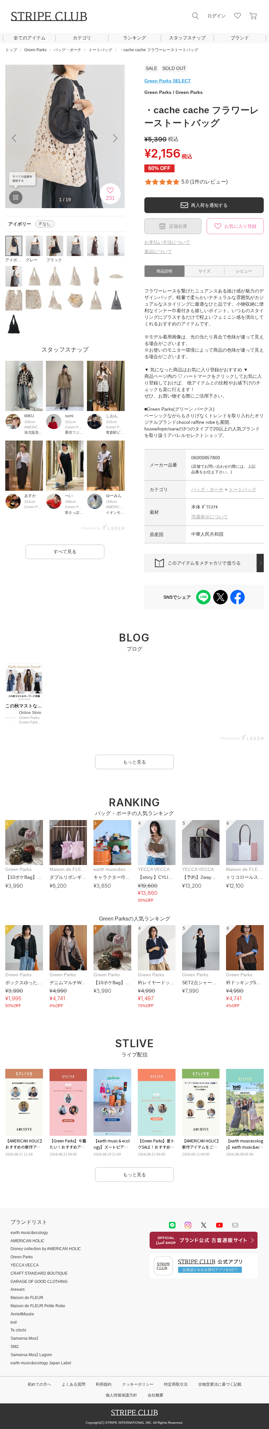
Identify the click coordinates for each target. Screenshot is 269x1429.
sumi (69, 416)
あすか (30, 495)
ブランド (240, 37)
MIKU (29, 416)
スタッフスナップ (187, 37)
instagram (188, 1225)
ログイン (216, 15)
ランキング (134, 37)
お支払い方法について (167, 242)
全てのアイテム (29, 37)
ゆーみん (114, 495)
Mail (235, 1225)
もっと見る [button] (134, 762)
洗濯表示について (209, 516)
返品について (158, 251)
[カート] (253, 16)
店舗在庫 (178, 226)
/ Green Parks (173, 92)
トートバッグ (242, 489)
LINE (172, 1225)
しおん (112, 416)
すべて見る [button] (64, 551)
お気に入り (237, 16)
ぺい (69, 495)
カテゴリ (82, 37)
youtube (219, 1225)
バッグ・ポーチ (207, 489)
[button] (115, 138)
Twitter (203, 1225)
